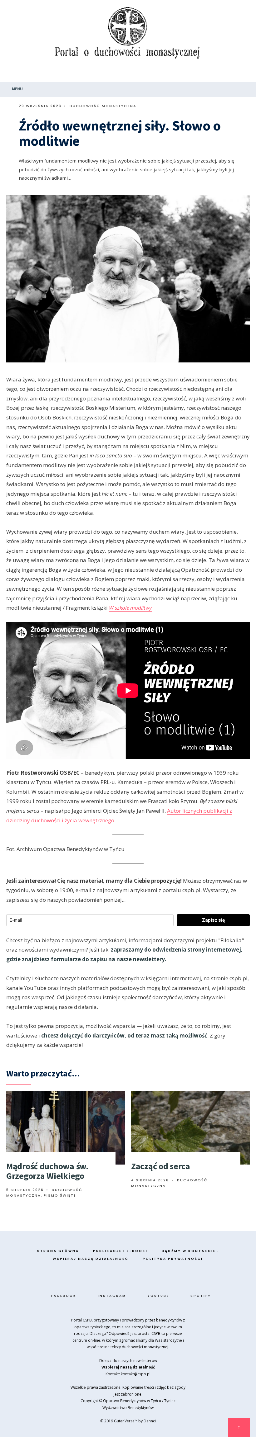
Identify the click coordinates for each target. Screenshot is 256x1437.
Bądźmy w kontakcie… (190, 1251)
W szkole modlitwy (130, 607)
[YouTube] (232, 73)
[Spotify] (244, 73)
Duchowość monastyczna (103, 105)
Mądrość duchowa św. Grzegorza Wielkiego (47, 1170)
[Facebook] (207, 73)
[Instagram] (219, 73)
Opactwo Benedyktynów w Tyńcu (132, 1400)
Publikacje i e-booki (120, 1251)
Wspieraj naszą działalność (91, 1258)
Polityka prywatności (173, 1258)
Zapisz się (213, 920)
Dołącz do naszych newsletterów (128, 1360)
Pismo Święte (60, 1195)
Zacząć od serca (160, 1166)
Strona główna (58, 1251)
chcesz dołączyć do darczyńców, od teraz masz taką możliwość (124, 1035)
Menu (17, 89)
